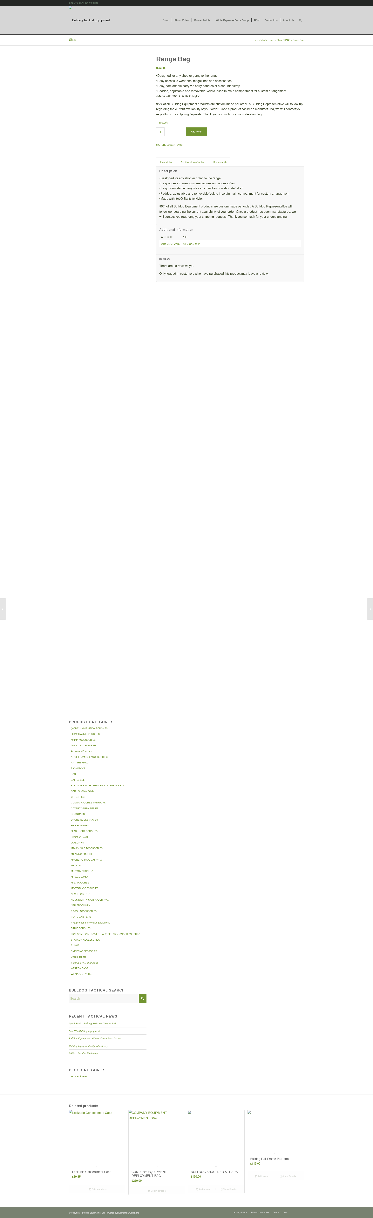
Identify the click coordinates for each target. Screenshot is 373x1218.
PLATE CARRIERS (81, 916)
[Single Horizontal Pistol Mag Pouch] (3, 609)
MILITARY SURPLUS (82, 871)
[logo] (89, 20)
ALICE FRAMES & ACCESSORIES (89, 756)
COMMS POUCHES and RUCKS (88, 802)
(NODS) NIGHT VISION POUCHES (89, 728)
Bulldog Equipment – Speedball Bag (88, 1046)
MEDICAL (76, 865)
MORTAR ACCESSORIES (84, 888)
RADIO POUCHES (81, 928)
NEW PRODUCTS (80, 894)
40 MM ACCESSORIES (83, 739)
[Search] (300, 20)
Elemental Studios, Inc (128, 1212)
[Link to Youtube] (301, 3)
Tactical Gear (78, 1076)
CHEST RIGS (78, 796)
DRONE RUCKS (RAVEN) (84, 819)
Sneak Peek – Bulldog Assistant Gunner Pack (92, 1023)
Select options (98, 1189)
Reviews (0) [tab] (220, 162)
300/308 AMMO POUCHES (85, 733)
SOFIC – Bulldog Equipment (84, 1031)
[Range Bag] (107, 87)
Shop (72, 39)
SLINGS (75, 945)
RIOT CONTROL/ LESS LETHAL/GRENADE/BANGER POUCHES (105, 934)
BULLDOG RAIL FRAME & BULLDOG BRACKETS (97, 785)
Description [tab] (166, 162)
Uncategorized (78, 956)
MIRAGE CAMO (79, 876)
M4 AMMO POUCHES (82, 854)
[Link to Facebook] (295, 3)
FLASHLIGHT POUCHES (84, 831)
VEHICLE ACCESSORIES (84, 962)
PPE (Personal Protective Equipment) (90, 922)
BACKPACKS (78, 768)
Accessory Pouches (81, 751)
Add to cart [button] (204, 1189)
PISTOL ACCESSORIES (84, 911)
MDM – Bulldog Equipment (83, 1053)
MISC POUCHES (80, 882)
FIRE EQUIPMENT (81, 825)
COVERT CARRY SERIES (84, 808)
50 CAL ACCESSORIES (83, 745)
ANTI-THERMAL (79, 762)
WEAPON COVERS (81, 973)
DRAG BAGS (78, 813)
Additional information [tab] (193, 162)
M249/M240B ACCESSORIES (87, 848)
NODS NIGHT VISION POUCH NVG (90, 899)
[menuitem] (166, 20)
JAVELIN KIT (77, 842)
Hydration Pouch (80, 836)
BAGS (74, 773)
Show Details (229, 1189)
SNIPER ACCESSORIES (84, 951)
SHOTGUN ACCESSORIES (85, 939)
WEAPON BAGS (79, 968)
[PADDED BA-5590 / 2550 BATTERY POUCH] (370, 609)
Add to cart (196, 131)
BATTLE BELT (78, 779)
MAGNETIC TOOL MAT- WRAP (87, 859)
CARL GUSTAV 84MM (82, 791)
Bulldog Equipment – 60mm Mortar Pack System (95, 1038)
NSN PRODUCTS (80, 905)
